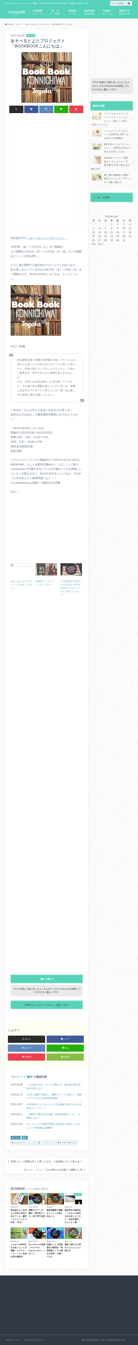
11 (130, 228)
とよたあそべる (48, 1142)
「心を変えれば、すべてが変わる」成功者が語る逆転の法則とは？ (53, 1086)
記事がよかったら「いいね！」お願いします (46, 1004)
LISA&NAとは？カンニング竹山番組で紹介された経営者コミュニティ (53, 1106)
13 (99, 232)
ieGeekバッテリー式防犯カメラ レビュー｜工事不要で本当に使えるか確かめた (110, 163)
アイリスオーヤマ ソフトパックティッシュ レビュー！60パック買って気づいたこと (109, 119)
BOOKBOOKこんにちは (25, 1142)
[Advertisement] (44, 176)
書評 (29, 1076)
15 (111, 232)
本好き (74, 1142)
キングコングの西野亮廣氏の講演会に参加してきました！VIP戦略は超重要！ (53, 1126)
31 (124, 240)
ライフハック (37, 12)
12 (93, 232)
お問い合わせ (124, 12)
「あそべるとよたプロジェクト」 (47, 237)
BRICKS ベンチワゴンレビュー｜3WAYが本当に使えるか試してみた (117, 148)
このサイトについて (33, 1339)
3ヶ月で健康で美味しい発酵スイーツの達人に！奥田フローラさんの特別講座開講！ (54, 1096)
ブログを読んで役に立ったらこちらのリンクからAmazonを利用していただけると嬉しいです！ (111, 86)
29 (111, 240)
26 (93, 240)
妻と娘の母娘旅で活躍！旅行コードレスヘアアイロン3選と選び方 (117, 178)
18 (130, 232)
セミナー (17, 1076)
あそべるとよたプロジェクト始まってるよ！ (21, 584)
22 (111, 236)
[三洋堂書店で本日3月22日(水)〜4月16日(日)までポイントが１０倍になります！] (71, 569)
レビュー (72, 12)
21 (105, 236)
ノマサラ (102, 1340)
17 (124, 232)
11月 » (100, 244)
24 (124, 236)
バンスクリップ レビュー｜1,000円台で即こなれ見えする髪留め (116, 134)
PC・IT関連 (55, 12)
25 (130, 236)
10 (124, 228)
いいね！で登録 (101, 197)
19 (93, 236)
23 (117, 236)
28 (105, 240)
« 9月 (93, 244)
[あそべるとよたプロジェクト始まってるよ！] (21, 569)
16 (117, 232)
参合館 (63, 1142)
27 (99, 240)
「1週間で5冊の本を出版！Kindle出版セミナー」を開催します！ (53, 1116)
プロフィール (107, 12)
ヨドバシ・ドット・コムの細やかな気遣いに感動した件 (53, 1169)
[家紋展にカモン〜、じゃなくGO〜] (46, 569)
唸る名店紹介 (89, 12)
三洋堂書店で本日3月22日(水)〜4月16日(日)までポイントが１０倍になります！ (70, 588)
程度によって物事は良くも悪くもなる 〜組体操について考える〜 (46, 1161)
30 (117, 240)
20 (99, 236)
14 (105, 232)
